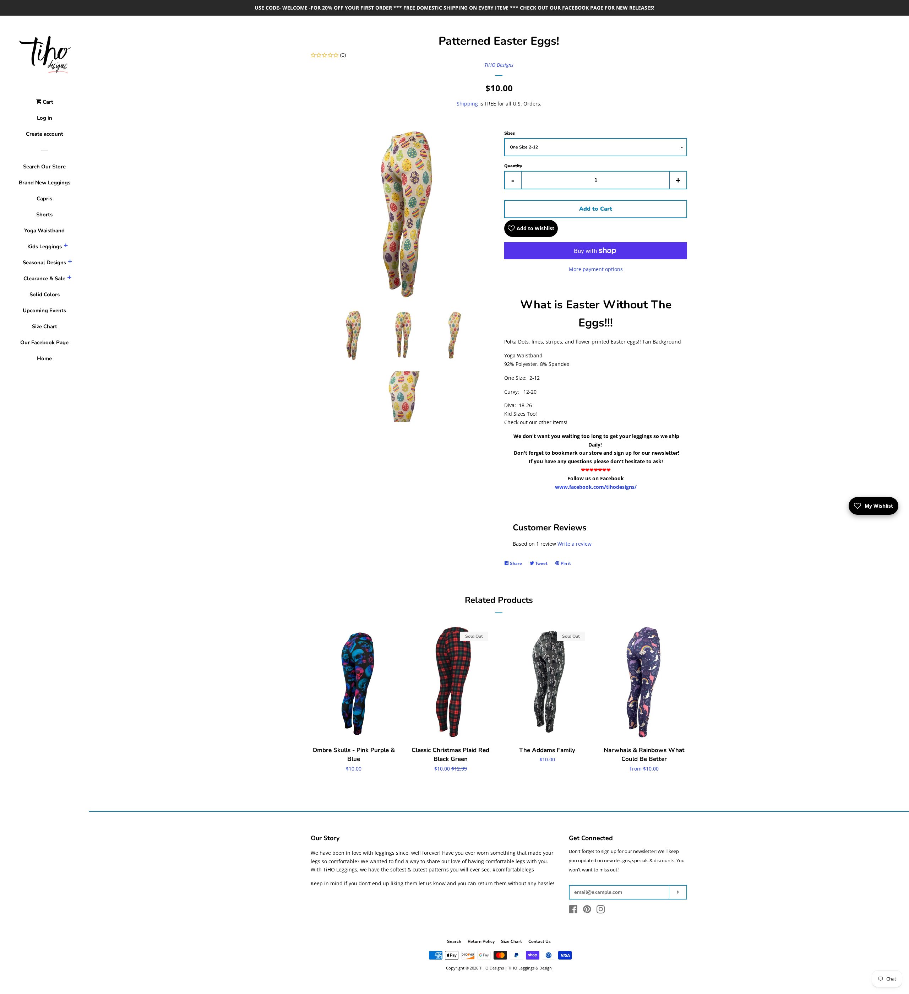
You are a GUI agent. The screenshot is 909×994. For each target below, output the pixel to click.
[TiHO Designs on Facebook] (573, 910)
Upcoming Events (44, 310)
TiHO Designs (498, 64)
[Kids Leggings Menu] (66, 246)
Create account (44, 133)
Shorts (44, 214)
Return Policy (481, 941)
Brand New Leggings (44, 182)
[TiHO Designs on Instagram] (601, 910)
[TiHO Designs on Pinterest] (587, 910)
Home (44, 358)
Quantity (513, 166)
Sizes (509, 133)
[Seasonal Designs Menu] (70, 262)
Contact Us (539, 941)
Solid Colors (44, 294)
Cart (47, 102)
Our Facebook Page (44, 342)
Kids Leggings (44, 246)
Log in (44, 117)
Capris (44, 198)
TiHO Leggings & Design (530, 968)
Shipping (467, 103)
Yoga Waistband (44, 230)
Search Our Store (44, 166)
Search (454, 941)
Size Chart (44, 326)
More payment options (596, 269)
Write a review (574, 543)
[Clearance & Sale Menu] (69, 278)
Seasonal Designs (44, 262)
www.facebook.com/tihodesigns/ (596, 487)
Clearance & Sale (44, 278)
